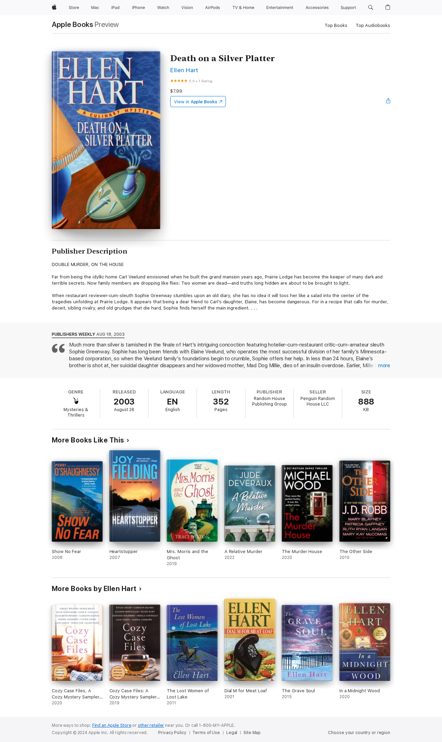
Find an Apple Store (112, 725)
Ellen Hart (184, 70)
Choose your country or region (359, 732)
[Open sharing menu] (388, 101)
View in (195, 101)
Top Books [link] (336, 25)
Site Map (252, 732)
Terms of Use (206, 732)
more (384, 365)
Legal (231, 732)
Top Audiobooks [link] (373, 25)
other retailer (151, 725)
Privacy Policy (172, 732)
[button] (370, 7)
